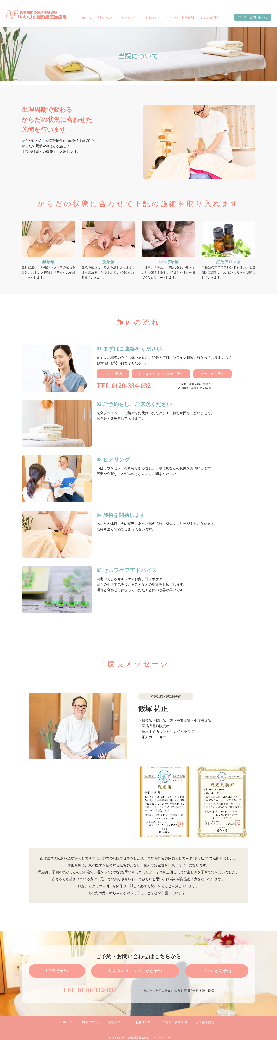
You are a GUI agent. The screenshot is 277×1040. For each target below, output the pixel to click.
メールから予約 (212, 374)
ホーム (86, 17)
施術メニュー (130, 17)
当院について (106, 17)
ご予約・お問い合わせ (253, 17)
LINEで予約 (112, 374)
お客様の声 (153, 17)
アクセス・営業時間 (180, 17)
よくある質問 (209, 17)
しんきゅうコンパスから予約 (161, 374)
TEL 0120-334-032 (124, 385)
